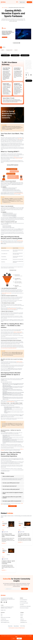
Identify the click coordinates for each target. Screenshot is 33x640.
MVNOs (15, 157)
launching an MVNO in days (10, 401)
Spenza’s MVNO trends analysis (11, 308)
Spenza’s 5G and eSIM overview (18, 193)
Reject (14, 638)
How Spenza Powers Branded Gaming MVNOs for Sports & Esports (28, 67)
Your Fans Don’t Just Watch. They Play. (28, 62)
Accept (19, 638)
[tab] (12, 478)
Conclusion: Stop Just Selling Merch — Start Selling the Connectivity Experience (28, 68)
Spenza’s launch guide (19, 158)
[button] (5, 55)
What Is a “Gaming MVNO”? (28, 63)
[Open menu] (17, 2)
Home (3, 7)
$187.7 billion (20, 138)
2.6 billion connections (19, 361)
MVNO (6, 7)
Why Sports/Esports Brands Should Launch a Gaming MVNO (28, 64)
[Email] (4, 602)
